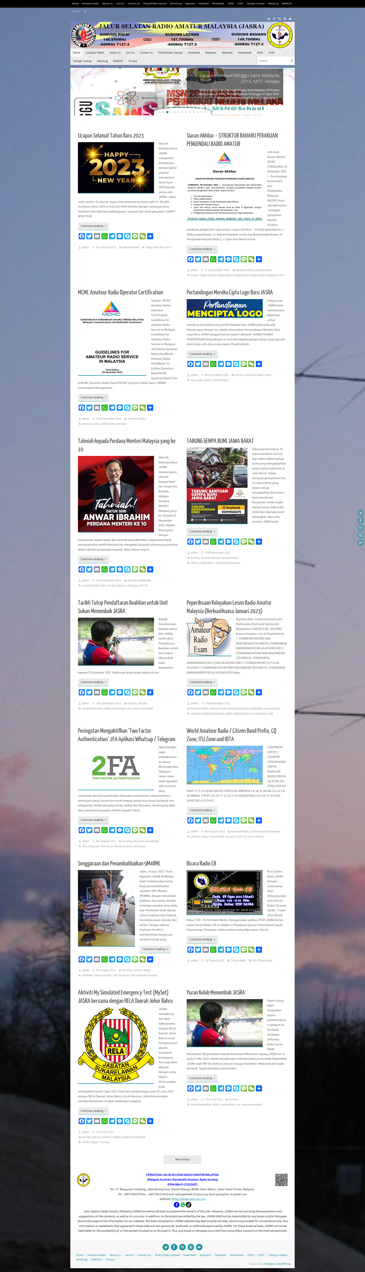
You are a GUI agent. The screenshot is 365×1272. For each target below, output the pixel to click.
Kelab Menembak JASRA (96, 708)
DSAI (103, 585)
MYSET (86, 1142)
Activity (239, 375)
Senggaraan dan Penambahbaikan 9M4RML (119, 863)
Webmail (204, 3)
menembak (119, 708)
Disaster (206, 558)
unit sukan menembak (140, 708)
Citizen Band (257, 831)
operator (121, 424)
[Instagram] (284, 18)
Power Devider (103, 975)
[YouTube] (290, 18)
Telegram (93, 846)
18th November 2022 (108, 703)
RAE (270, 713)
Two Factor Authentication (116, 846)
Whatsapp (139, 846)
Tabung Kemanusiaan (227, 563)
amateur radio (90, 424)
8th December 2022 (217, 375)
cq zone (230, 836)
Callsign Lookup (256, 3)
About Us (107, 3)
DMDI (194, 563)
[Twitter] (268, 18)
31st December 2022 (217, 270)
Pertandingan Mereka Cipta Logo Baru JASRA (230, 292)
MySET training (100, 1142)
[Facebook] (274, 18)
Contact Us (134, 3)
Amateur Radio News (221, 708)
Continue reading (92, 226)
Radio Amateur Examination (250, 713)
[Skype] (279, 18)
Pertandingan (220, 380)
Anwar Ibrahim (90, 585)
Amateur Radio (90, 3)
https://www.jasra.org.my (189, 1199)
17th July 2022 (214, 1099)
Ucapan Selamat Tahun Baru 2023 (111, 135)
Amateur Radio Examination (207, 713)
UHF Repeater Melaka (144, 975)
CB (254, 960)
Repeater (190, 3)
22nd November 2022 (218, 552)
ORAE (228, 713)
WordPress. (284, 1264)
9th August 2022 (106, 841)
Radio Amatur (225, 275)
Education (242, 708)
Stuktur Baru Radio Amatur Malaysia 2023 (259, 275)
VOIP (240, 3)
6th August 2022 (106, 970)
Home (75, 3)
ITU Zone (248, 836)
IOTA (239, 836)
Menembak (218, 3)
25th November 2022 (108, 580)
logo (193, 380)
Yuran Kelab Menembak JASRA (216, 992)
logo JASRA (204, 380)
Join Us (120, 3)
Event (267, 375)
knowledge (144, 580)
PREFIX (259, 836)
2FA (84, 846)
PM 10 (143, 585)
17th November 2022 (217, 703)
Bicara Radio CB (201, 863)
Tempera (269, 1264)
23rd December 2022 (108, 418)
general (132, 580)
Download (176, 3)
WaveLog (273, 3)
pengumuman (130, 247)
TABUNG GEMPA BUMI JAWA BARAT (220, 441)
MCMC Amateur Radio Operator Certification (120, 292)
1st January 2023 (106, 247)
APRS (231, 3)
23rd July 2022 (105, 1132)
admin (86, 247)
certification (107, 424)
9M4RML (87, 975)
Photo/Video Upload (155, 3)
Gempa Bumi (206, 563)
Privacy (76, 11)
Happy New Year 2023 (158, 247)
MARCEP (287, 3)
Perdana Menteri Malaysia (122, 585)
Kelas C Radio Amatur (203, 275)
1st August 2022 (214, 960)
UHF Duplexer (121, 975)
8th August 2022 (215, 831)
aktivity (142, 703)
